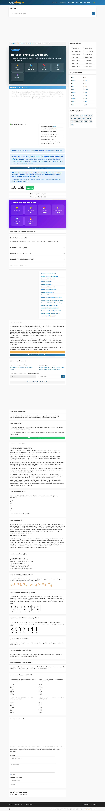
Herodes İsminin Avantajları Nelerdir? (50, 308)
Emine (86, 89)
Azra (86, 86)
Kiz (73, 77)
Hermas (58, 369)
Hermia (31, 367)
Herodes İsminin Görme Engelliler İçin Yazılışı (52, 300)
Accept (95, 809)
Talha (72, 124)
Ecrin (77, 115)
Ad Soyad (12, 755)
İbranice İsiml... (88, 54)
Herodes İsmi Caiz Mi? (46, 281)
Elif (85, 83)
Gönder (13, 784)
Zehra (79, 118)
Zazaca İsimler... (88, 66)
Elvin (86, 80)
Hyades (12, 369)
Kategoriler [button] (62, 2)
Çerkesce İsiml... (76, 51)
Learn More (88, 809)
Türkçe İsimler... (88, 63)
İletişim (90, 804)
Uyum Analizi (87, 2)
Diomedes (52, 367)
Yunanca (54, 128)
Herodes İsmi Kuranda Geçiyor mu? (49, 276)
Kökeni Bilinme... (76, 57)
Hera (23, 367)
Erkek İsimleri (30, 43)
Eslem (76, 121)
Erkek (54, 126)
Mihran (74, 98)
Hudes (26, 367)
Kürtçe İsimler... (88, 57)
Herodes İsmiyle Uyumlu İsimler (48, 289)
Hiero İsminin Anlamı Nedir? (37, 196)
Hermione (19, 367)
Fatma (73, 80)
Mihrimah (89, 118)
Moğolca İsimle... (76, 60)
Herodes (47, 367)
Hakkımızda (85, 804)
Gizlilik (94, 804)
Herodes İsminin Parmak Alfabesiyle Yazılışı (51, 297)
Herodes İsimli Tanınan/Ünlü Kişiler (49, 305)
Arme (86, 92)
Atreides (54, 369)
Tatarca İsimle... (76, 63)
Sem (73, 104)
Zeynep (72, 115)
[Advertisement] (52, 30)
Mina (84, 118)
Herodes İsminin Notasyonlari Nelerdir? (50, 313)
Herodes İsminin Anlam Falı (47, 294)
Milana (73, 92)
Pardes (62, 367)
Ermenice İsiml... (89, 51)
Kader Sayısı (79, 2)
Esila (81, 115)
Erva (75, 118)
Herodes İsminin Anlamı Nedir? (48, 273)
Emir (73, 86)
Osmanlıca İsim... (89, 60)
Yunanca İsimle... (76, 66)
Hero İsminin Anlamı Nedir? (38, 194)
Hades (45, 369)
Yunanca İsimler (20, 43)
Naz (86, 95)
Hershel (49, 369)
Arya (90, 121)
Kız (85, 77)
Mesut (73, 101)
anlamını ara (16, 2)
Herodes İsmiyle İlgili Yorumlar (48, 316)
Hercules (58, 367)
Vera (73, 95)
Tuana (81, 121)
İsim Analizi (71, 2)
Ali (72, 83)
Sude (86, 115)
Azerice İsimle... (88, 48)
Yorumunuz (13, 762)
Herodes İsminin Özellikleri (47, 292)
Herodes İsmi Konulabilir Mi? (48, 279)
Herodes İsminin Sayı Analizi (48, 287)
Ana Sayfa (54, 2)
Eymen (90, 115)
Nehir (86, 104)
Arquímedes (42, 367)
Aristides (41, 369)
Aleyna (85, 121)
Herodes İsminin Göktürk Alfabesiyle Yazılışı (51, 302)
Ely (73, 89)
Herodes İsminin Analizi (46, 284)
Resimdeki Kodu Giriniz (16, 777)
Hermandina (13, 367)
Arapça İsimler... (76, 48)
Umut (86, 101)
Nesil (86, 98)
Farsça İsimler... (76, 54)
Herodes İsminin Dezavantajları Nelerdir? (51, 310)
